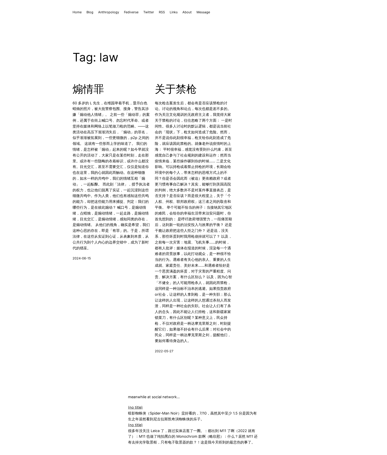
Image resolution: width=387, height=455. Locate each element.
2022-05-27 (164, 351)
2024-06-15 (82, 258)
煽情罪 (88, 89)
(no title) (135, 407)
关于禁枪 (176, 89)
